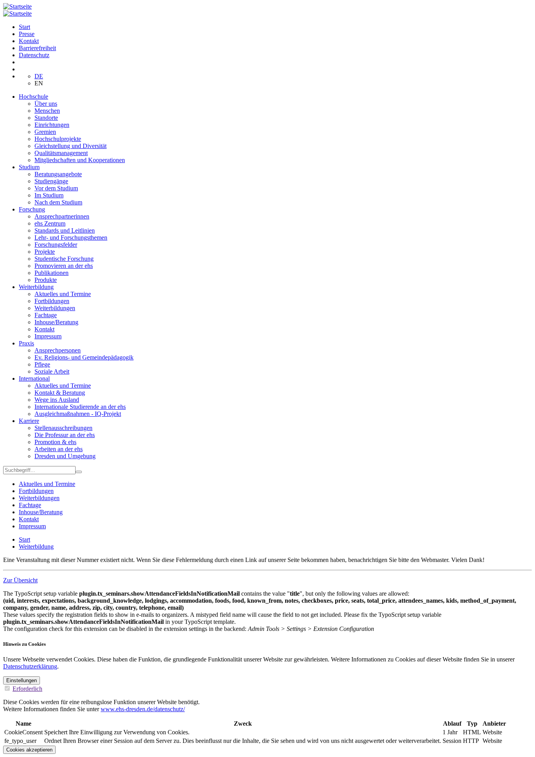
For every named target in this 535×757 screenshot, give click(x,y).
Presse (26, 34)
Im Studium (48, 195)
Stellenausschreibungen (63, 428)
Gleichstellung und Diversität (70, 146)
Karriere (29, 420)
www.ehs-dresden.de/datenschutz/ (143, 709)
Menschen (47, 110)
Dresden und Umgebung (65, 456)
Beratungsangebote (58, 174)
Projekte (44, 251)
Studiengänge (51, 181)
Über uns (45, 103)
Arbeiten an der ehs (58, 449)
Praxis (26, 343)
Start (24, 26)
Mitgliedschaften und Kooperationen (79, 160)
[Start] (17, 6)
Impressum (47, 336)
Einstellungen (21, 680)
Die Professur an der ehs (64, 435)
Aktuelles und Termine (62, 294)
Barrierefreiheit (37, 48)
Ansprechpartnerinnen (61, 216)
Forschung (32, 209)
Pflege (42, 364)
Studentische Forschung (64, 258)
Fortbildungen (51, 301)
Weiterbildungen (54, 308)
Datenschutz (34, 55)
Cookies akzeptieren (29, 750)
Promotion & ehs (55, 442)
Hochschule (33, 96)
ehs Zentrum (49, 223)
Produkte (45, 279)
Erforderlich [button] (27, 688)
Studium (29, 167)
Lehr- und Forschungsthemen (70, 237)
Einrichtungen (51, 124)
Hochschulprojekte (57, 139)
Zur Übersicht (20, 580)
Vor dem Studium (56, 188)
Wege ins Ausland (56, 399)
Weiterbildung (36, 287)
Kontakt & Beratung (59, 392)
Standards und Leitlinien (64, 230)
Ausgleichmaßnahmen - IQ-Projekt (77, 413)
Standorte (46, 117)
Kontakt (29, 41)
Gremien (45, 131)
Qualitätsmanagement (61, 153)
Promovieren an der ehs (63, 265)
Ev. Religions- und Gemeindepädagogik (84, 357)
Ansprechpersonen (57, 350)
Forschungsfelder (55, 244)
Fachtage (45, 315)
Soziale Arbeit (51, 371)
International (34, 378)
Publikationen (51, 272)
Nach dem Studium (58, 202)
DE (38, 76)
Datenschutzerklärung (30, 666)
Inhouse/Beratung (56, 322)
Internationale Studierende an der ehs (80, 406)
